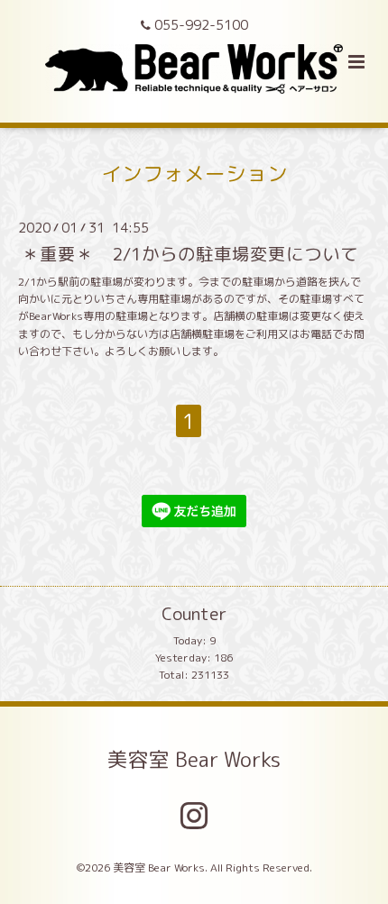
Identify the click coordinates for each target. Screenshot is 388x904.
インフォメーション (194, 173)
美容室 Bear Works (194, 758)
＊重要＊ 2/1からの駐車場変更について (190, 254)
